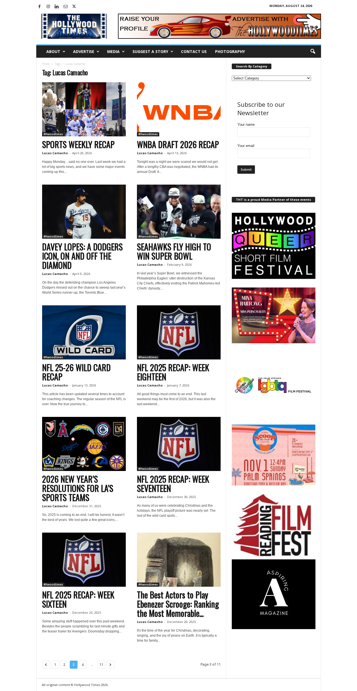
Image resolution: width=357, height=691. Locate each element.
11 (101, 665)
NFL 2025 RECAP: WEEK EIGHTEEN (173, 372)
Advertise (83, 51)
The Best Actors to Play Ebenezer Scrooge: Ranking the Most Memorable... (178, 603)
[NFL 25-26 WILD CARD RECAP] (84, 332)
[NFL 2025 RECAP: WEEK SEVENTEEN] (179, 444)
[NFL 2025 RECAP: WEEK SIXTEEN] (84, 560)
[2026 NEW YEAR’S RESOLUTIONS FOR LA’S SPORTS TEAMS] (84, 444)
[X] (74, 7)
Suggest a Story (150, 51)
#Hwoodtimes (53, 134)
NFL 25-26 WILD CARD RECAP (76, 372)
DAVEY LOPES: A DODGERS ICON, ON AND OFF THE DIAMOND (82, 255)
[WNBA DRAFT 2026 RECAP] (179, 109)
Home (46, 64)
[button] (313, 51)
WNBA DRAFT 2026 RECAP (178, 144)
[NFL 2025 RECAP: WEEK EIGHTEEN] (179, 332)
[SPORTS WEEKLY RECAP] (84, 109)
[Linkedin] (57, 7)
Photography (230, 51)
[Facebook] (39, 7)
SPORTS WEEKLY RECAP (78, 144)
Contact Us (194, 51)
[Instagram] (48, 7)
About (53, 51)
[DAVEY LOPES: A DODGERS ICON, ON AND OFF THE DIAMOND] (84, 212)
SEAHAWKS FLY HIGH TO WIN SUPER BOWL (174, 251)
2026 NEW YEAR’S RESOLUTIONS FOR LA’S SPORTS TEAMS (77, 488)
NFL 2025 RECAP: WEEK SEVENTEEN (173, 483)
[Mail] (65, 7)
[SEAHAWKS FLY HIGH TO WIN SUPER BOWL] (179, 212)
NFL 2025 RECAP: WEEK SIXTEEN (78, 599)
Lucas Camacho (55, 153)
